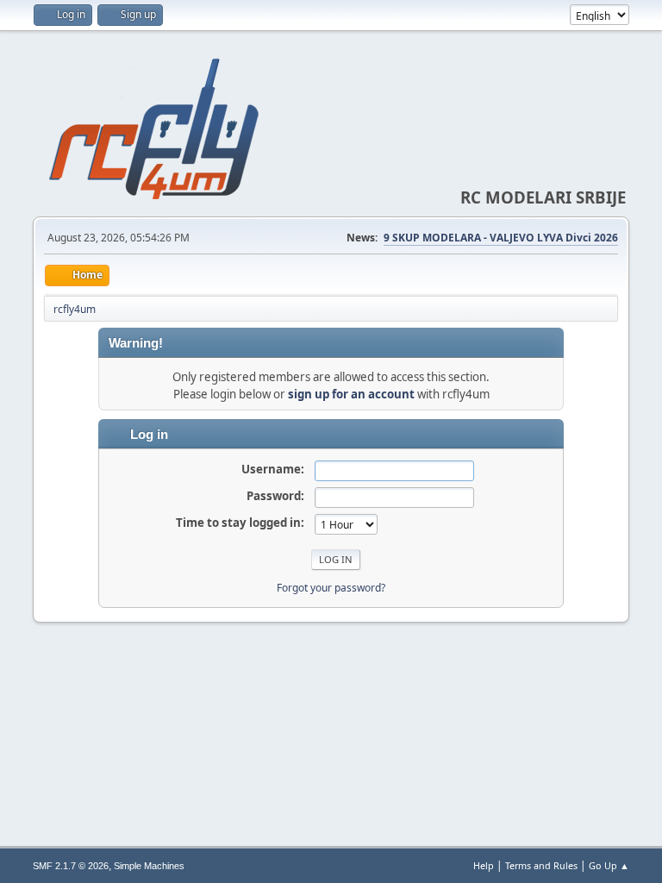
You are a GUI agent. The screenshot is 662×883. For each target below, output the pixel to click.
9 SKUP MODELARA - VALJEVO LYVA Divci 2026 (501, 237)
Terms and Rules (541, 865)
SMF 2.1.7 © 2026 (71, 866)
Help (483, 865)
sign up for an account (351, 394)
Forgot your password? (331, 587)
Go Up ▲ (609, 865)
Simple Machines (149, 866)
